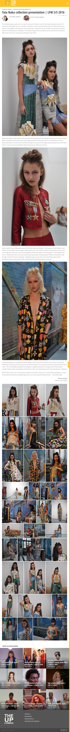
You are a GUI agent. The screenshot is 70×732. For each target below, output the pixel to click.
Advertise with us (29, 719)
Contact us (27, 714)
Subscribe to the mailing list (32, 721)
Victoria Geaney (14, 17)
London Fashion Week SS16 (22, 9)
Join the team (28, 716)
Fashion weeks (7, 9)
